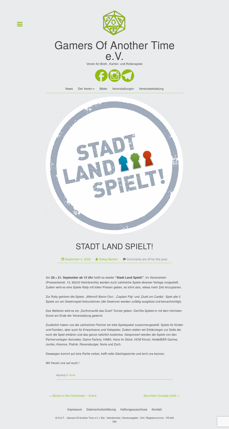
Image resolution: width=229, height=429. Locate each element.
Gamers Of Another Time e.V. (114, 50)
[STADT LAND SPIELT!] (114, 166)
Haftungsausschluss (133, 409)
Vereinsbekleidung (151, 88)
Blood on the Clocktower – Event (74, 395)
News (69, 88)
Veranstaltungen (123, 88)
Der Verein (85, 88)
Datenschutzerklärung (101, 409)
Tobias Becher (108, 259)
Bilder (103, 88)
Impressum (74, 409)
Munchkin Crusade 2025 (160, 395)
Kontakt (157, 409)
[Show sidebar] (19, 24)
